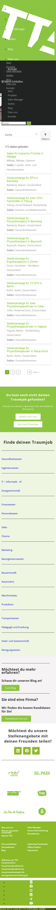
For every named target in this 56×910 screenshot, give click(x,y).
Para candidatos (9, 844)
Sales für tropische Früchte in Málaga (25, 155)
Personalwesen (10, 513)
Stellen (11, 103)
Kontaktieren (33, 833)
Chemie (6, 536)
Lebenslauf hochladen (37, 844)
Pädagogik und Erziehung (15, 627)
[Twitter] (36, 751)
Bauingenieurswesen (13, 558)
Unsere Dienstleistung (37, 830)
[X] (31, 882)
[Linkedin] (18, 751)
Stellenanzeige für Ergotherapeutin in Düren (22, 260)
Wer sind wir (7, 827)
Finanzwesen (8, 504)
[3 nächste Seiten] (24, 372)
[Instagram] (31, 890)
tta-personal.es (8, 862)
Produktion (8, 604)
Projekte (12, 95)
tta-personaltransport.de (13, 872)
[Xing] (31, 899)
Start (10, 91)
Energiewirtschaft (11, 490)
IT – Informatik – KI (12, 481)
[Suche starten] (29, 123)
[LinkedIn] (31, 894)
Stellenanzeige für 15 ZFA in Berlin (24, 284)
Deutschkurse (8, 847)
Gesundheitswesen (12, 458)
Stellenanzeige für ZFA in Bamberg (22, 179)
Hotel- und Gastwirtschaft (15, 640)
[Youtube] (31, 903)
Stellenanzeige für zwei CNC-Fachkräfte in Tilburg (25, 199)
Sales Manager (15, 99)
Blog (10, 108)
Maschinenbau (9, 595)
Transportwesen (10, 618)
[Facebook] (27, 751)
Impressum (32, 850)
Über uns (13, 112)
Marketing (7, 549)
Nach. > (36, 372)
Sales (4, 527)
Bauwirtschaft (9, 572)
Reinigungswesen (11, 649)
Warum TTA (7, 835)
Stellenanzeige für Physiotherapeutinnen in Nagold (26, 325)
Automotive (8, 581)
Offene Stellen (34, 847)
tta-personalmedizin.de (12, 865)
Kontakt (12, 116)
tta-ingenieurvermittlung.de (15, 875)
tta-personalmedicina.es (13, 869)
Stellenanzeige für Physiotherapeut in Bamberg (24, 220)
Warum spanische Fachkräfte (10, 831)
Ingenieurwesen (10, 467)
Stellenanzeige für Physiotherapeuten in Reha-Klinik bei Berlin (27, 351)
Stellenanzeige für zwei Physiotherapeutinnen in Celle (25, 305)
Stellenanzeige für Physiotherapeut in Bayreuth (24, 240)
